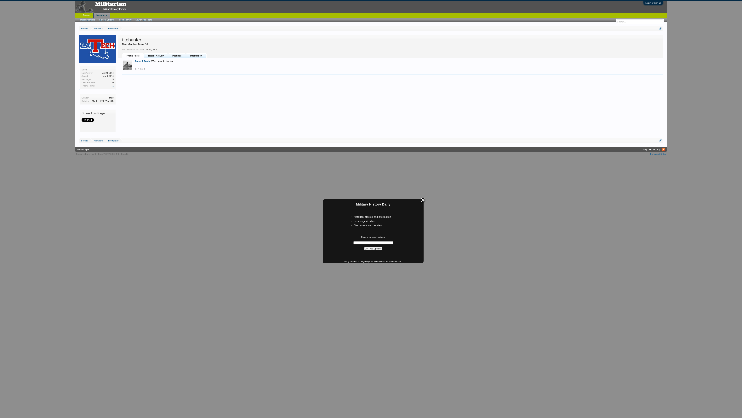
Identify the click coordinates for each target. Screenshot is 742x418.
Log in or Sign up (653, 3)
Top (658, 149)
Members (101, 15)
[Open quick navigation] (660, 28)
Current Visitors (106, 20)
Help (645, 149)
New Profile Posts (143, 20)
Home (652, 149)
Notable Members (87, 20)
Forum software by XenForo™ (103, 154)
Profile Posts (133, 56)
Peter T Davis (143, 61)
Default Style (83, 149)
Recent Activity (156, 56)
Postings (176, 56)
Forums (86, 15)
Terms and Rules (658, 154)
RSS (663, 149)
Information (196, 56)
